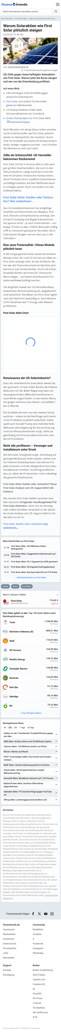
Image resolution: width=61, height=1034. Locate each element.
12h (10, 727)
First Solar (27, 586)
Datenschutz (9, 943)
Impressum (9, 929)
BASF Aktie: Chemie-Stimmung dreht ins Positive (27, 765)
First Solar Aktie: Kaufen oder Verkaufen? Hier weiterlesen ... (28, 199)
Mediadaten (9, 934)
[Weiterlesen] (56, 734)
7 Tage (22, 727)
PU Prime (37, 998)
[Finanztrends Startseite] (14, 6)
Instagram (38, 948)
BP (10, 706)
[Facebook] (33, 914)
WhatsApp (38, 953)
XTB (35, 1017)
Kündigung (8, 975)
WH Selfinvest (40, 1012)
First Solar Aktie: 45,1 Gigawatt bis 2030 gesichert (34, 561)
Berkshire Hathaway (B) (21, 632)
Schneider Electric (18, 669)
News (15, 586)
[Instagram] (52, 914)
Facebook (38, 943)
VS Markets (39, 1008)
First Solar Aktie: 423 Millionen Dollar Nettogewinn (28, 547)
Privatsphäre (9, 948)
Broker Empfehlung (43, 970)
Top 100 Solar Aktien (31, 713)
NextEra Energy (17, 659)
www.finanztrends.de (18, 67)
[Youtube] (45, 914)
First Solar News (21, 18)
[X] (39, 914)
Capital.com (39, 979)
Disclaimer (8, 939)
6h (5, 727)
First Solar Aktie (7, 18)
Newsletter (8, 958)
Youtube (37, 934)
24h (15, 727)
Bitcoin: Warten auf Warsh (16, 751)
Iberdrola (13, 678)
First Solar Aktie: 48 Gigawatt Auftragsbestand (33, 567)
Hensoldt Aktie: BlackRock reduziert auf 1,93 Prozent (28, 778)
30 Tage (30, 727)
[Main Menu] (58, 4)
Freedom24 (39, 984)
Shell (11, 641)
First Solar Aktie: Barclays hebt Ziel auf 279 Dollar (34, 572)
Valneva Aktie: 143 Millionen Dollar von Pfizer (25, 746)
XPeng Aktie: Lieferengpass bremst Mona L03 (25, 799)
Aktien (5, 586)
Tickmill (37, 1003)
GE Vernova (15, 650)
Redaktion (38, 929)
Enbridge (13, 697)
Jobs (5, 953)
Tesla (12, 622)
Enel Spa (13, 687)
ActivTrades (39, 975)
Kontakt (7, 970)
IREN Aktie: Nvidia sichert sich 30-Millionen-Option (28, 741)
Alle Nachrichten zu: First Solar (31, 577)
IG (34, 989)
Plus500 (37, 993)
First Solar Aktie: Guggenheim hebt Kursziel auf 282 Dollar (33, 555)
